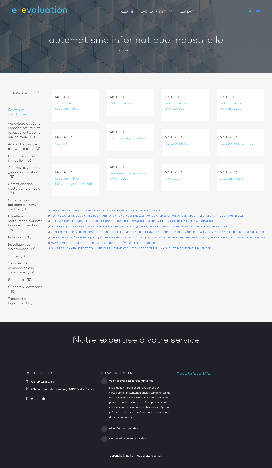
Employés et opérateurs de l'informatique (234, 232)
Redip (129, 455)
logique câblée (177, 143)
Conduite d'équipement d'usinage (187, 248)
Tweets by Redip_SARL (194, 373)
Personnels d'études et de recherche (237, 237)
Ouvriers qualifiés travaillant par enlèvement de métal (92, 226)
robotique (173, 178)
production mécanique (136, 50)
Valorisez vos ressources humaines (131, 380)
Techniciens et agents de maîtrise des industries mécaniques (183, 226)
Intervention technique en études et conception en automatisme (98, 221)
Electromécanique (146, 210)
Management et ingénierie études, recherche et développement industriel (105, 243)
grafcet (61, 143)
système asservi (233, 178)
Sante (16, 256)
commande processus (128, 138)
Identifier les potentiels (124, 428)
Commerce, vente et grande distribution (24, 172)
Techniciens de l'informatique (72, 237)
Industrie (20, 237)
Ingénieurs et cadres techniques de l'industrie (163, 232)
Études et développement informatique (176, 237)
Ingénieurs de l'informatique (121, 237)
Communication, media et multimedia (24, 189)
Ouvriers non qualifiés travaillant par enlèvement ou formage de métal (104, 248)
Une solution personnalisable (127, 438)
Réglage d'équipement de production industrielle (87, 232)
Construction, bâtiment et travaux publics (23, 205)
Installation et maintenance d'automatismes (183, 221)
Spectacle (19, 279)
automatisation (122, 103)
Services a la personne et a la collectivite (21, 268)
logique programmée (237, 143)
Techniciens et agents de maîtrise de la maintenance (89, 210)
